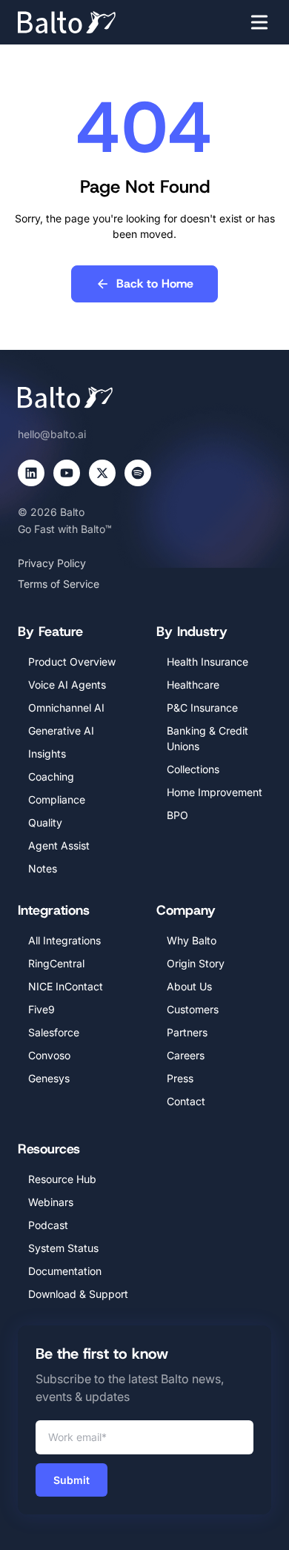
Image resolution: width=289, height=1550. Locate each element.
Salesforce (53, 1032)
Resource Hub (62, 1179)
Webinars (50, 1202)
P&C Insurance (202, 707)
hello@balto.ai (52, 434)
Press (180, 1078)
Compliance (56, 799)
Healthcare (193, 684)
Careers (186, 1055)
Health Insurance (207, 661)
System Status (63, 1248)
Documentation (65, 1271)
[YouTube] (66, 473)
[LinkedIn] (31, 473)
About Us (189, 986)
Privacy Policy (52, 563)
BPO (177, 815)
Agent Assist (59, 845)
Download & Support (78, 1294)
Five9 (41, 1009)
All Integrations (64, 940)
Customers (193, 1009)
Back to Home (154, 283)
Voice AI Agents (67, 684)
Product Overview (72, 661)
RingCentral (56, 963)
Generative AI (61, 730)
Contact (186, 1101)
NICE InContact (65, 986)
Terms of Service (58, 583)
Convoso (49, 1055)
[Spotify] (137, 473)
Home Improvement (214, 792)
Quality (45, 822)
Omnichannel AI (66, 707)
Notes (42, 868)
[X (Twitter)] (102, 473)
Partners (187, 1032)
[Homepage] (89, 22)
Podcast (48, 1225)
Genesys (49, 1078)
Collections (193, 769)
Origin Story (196, 963)
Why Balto (191, 940)
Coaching (51, 776)
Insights (47, 753)
